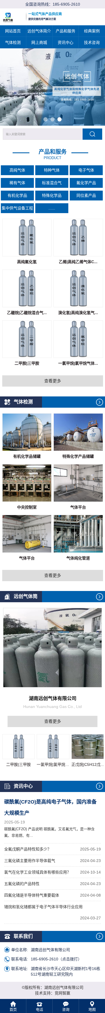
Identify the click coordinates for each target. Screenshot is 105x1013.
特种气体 (52, 170)
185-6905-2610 (66, 4)
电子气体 (86, 170)
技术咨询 (92, 42)
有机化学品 (17, 195)
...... (51, 208)
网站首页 (13, 31)
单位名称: (19, 949)
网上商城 (39, 42)
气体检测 (13, 42)
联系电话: (19, 959)
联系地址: (19, 968)
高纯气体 (17, 170)
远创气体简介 (39, 31)
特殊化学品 (52, 195)
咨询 (65, 1009)
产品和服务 (65, 31)
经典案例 (92, 31)
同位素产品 (86, 195)
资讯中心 (65, 42)
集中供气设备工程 (17, 208)
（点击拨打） (56, 959)
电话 (39, 1009)
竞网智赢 (62, 993)
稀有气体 (17, 183)
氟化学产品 (86, 183)
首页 (13, 1009)
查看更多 (52, 380)
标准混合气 (52, 183)
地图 (92, 1009)
